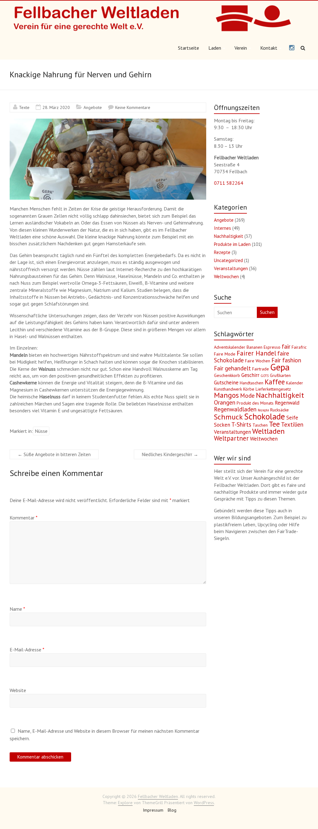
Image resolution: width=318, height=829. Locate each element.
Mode (247, 395)
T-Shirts (241, 424)
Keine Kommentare (132, 107)
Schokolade (264, 416)
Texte (24, 107)
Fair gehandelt (232, 368)
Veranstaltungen (231, 268)
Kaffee (275, 381)
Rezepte (222, 252)
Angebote (93, 107)
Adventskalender (229, 347)
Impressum (153, 810)
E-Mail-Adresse (27, 649)
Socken (222, 424)
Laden (214, 48)
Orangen (224, 402)
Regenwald (287, 402)
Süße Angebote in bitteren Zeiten (54, 454)
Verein (240, 48)
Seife (292, 417)
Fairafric (299, 347)
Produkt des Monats (255, 403)
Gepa (280, 367)
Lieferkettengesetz (273, 389)
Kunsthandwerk (228, 389)
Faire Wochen (257, 361)
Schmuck (228, 417)
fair (286, 346)
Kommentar (24, 517)
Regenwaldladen (235, 409)
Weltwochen (226, 276)
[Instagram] (292, 48)
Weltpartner (231, 438)
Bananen (254, 347)
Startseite (188, 48)
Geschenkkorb (227, 375)
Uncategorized (228, 260)
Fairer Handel (256, 353)
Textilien (292, 424)
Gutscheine (226, 382)
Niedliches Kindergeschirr (170, 454)
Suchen (267, 312)
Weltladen (268, 431)
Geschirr (250, 375)
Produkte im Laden (232, 244)
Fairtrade (260, 369)
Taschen (260, 425)
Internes (222, 228)
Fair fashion (286, 360)
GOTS (265, 376)
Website (18, 690)
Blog (172, 810)
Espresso (272, 347)
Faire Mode (224, 354)
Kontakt (268, 48)
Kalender (294, 383)
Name (17, 609)
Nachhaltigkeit (228, 236)
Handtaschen (251, 383)
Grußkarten (280, 375)
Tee (274, 424)
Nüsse (41, 431)
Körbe (248, 389)
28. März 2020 (56, 107)
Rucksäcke (279, 410)
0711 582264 (228, 183)
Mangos (226, 395)
